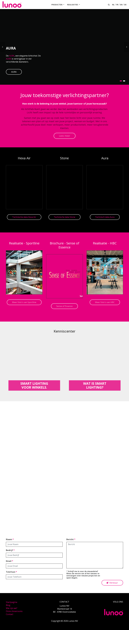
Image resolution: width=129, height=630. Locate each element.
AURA (11, 55)
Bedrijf (10, 550)
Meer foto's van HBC (105, 302)
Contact (9, 614)
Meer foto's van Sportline (24, 302)
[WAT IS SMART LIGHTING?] (94, 363)
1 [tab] (121, 80)
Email (9, 561)
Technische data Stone (64, 217)
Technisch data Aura (104, 217)
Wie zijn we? (11, 608)
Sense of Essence (64, 306)
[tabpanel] (64, 47)
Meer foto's (64, 475)
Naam (10, 539)
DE (125, 4)
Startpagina (11, 602)
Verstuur (113, 582)
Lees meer (64, 135)
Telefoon (11, 572)
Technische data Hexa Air (24, 217)
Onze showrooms (14, 611)
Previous (2, 47)
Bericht (70, 539)
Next (126, 47)
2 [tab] (124, 80)
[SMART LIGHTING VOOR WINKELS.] (34, 363)
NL (113, 4)
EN (121, 4)
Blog (8, 605)
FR (117, 4)
